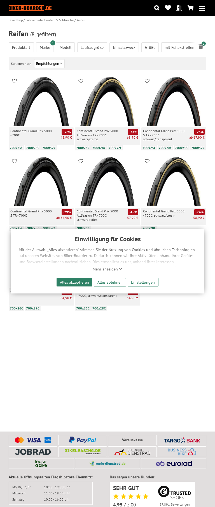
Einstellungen (143, 282)
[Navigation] (201, 8)
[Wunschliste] (167, 8)
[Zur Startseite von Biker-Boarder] (30, 8)
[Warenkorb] (190, 8)
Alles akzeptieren (74, 282)
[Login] (179, 8)
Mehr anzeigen (106, 269)
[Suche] (156, 8)
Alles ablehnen (110, 282)
